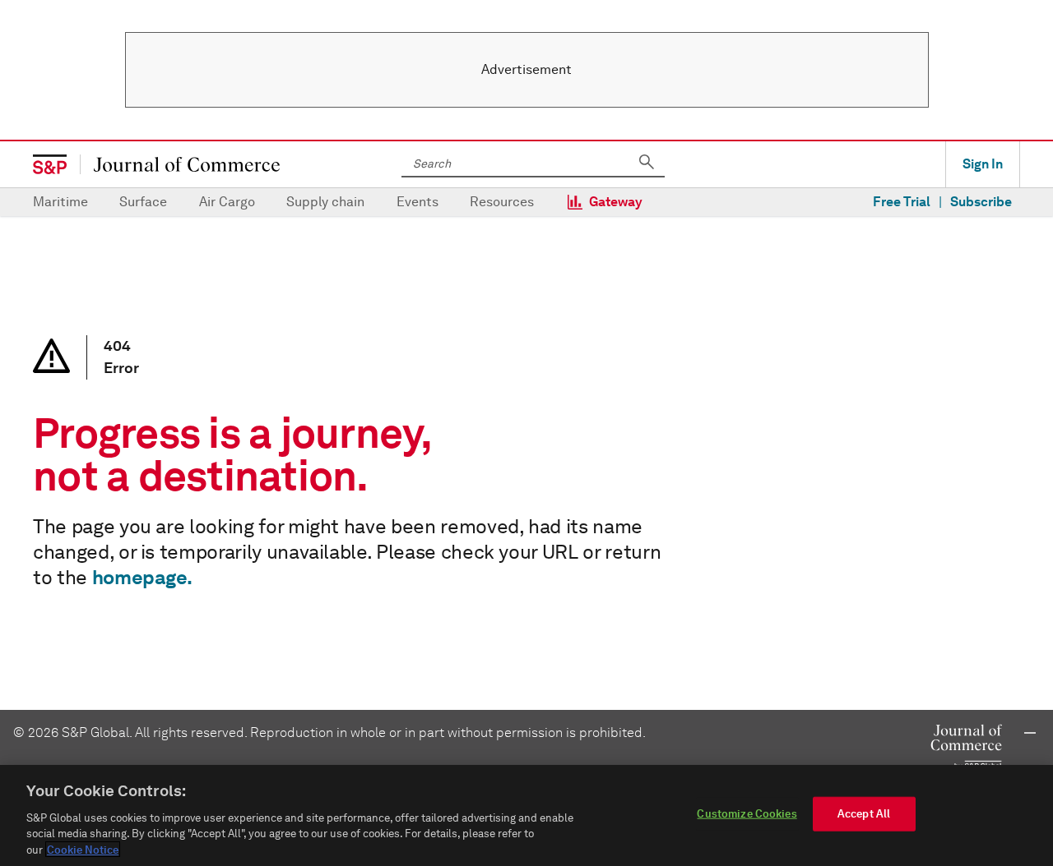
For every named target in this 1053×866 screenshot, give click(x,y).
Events (417, 202)
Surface (143, 202)
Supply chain (325, 202)
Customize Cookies (746, 814)
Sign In (983, 164)
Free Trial (901, 202)
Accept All (863, 814)
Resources (502, 202)
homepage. (142, 577)
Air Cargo (227, 202)
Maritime (60, 202)
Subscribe (981, 202)
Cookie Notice (82, 849)
